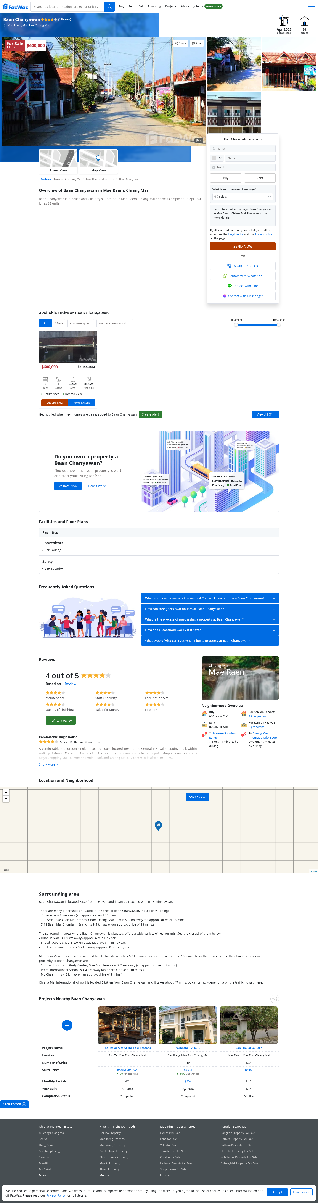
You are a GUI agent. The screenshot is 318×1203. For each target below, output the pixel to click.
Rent (131, 6)
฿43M (248, 1070)
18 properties (257, 716)
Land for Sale (168, 1139)
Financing (154, 6)
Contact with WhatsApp (245, 276)
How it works (97, 486)
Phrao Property (109, 1169)
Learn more (301, 1192)
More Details (82, 403)
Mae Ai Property (110, 1163)
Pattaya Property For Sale (237, 1145)
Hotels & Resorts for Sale (176, 1163)
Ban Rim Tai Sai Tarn (248, 1048)
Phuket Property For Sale (237, 1139)
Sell (141, 6)
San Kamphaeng (49, 1151)
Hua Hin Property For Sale (237, 1151)
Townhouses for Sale (173, 1151)
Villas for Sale (168, 1145)
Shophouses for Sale (173, 1169)
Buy (121, 6)
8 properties (256, 727)
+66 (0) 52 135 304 (245, 266)
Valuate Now (68, 486)
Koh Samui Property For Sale (239, 1157)
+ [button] (6, 792)
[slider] (236, 325)
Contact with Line (245, 286)
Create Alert (150, 414)
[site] (15, 6)
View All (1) (264, 414)
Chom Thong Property (114, 1157)
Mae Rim (44, 1163)
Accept (277, 1192)
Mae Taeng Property (112, 1139)
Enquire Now (55, 403)
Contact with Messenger (245, 296)
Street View (197, 797)
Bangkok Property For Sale (238, 1133)
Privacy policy (263, 234)
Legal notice (235, 234)
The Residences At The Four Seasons (127, 1048)
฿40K (188, 1081)
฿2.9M (188, 1070)
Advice (184, 6)
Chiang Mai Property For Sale (239, 1163)
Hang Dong (46, 1145)
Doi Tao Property (110, 1133)
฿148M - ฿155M (127, 1070)
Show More (47, 764)
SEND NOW (242, 246)
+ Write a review (60, 720)
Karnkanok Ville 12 (187, 1048)
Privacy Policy (56, 1195)
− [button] (6, 798)
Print (199, 43)
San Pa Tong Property (113, 1151)
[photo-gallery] (234, 64)
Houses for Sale (170, 1133)
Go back (45, 179)
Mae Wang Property (112, 1145)
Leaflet (313, 871)
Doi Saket (45, 1169)
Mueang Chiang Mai (51, 1133)
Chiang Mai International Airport (263, 735)
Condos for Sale (170, 1157)
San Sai (43, 1139)
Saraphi (44, 1157)
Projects (170, 6)
